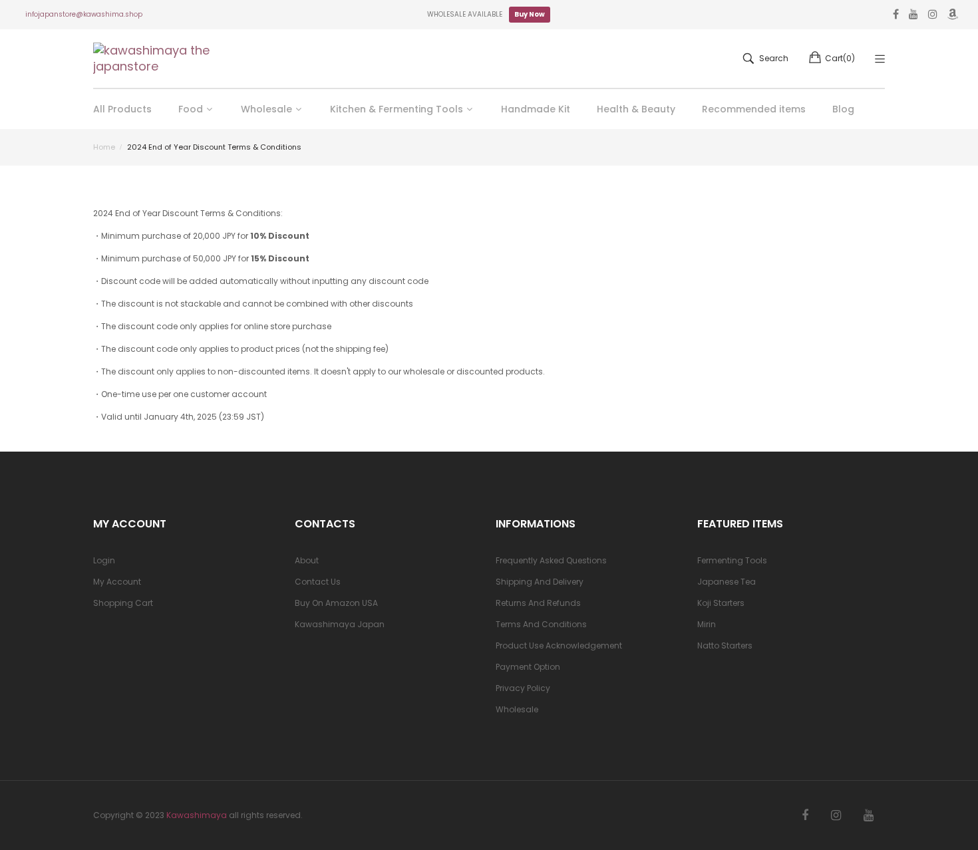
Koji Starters (720, 603)
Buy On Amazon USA (336, 603)
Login (104, 560)
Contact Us (318, 581)
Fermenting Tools (732, 560)
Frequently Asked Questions (551, 560)
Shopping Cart (123, 603)
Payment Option (528, 666)
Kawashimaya (196, 815)
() (840, 58)
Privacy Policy (523, 688)
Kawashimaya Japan (340, 624)
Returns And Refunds (538, 603)
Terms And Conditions (541, 624)
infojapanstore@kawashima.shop (83, 14)
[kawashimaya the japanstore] (153, 58)
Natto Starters (724, 645)
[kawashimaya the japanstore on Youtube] (869, 815)
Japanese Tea (726, 581)
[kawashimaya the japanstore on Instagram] (836, 815)
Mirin (706, 624)
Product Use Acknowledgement (559, 645)
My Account (117, 581)
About (307, 560)
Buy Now (529, 14)
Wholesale (517, 709)
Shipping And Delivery (539, 581)
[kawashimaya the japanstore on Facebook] (805, 815)
